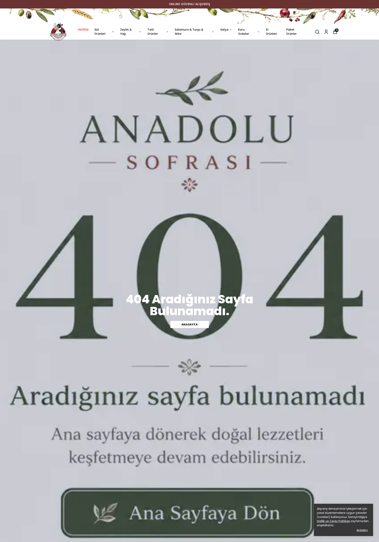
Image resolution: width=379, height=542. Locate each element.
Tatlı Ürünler (152, 32)
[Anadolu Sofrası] (189, 16)
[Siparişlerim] (326, 31)
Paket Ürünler (291, 32)
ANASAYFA (189, 324)
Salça (224, 30)
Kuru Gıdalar (243, 32)
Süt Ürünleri (99, 32)
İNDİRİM (83, 30)
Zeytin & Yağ (126, 32)
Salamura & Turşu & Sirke (189, 32)
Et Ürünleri (271, 32)
